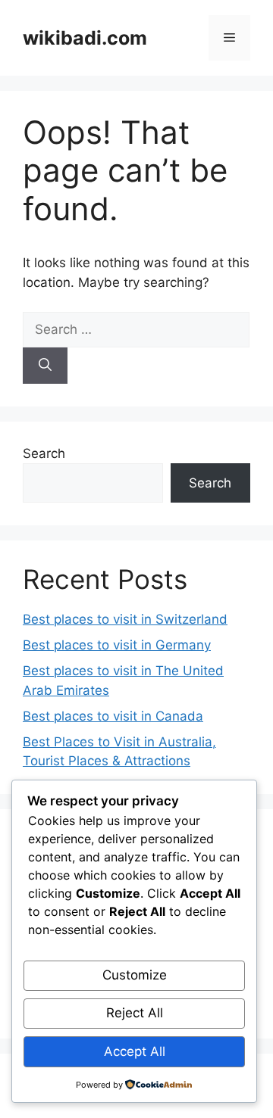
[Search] (45, 365)
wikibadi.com (85, 37)
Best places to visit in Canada (113, 716)
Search (44, 453)
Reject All (134, 1012)
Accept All (134, 1051)
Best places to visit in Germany (117, 644)
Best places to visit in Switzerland (125, 619)
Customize (134, 975)
